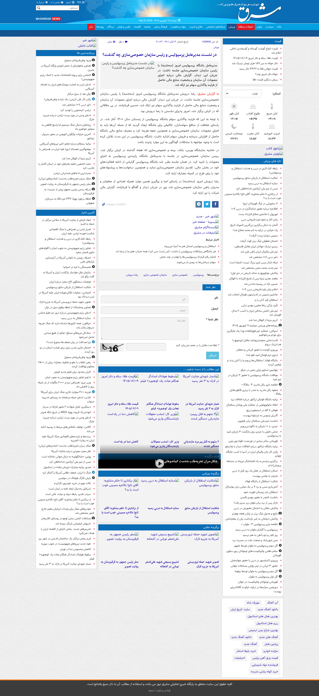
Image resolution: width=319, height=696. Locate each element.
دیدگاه (110, 27)
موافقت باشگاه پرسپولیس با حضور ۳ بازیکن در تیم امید (254, 377)
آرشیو (69, 2)
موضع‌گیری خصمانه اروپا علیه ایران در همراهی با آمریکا (66, 151)
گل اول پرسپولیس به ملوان (263, 577)
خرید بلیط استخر (246, 651)
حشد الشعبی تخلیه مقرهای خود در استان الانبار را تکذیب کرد (66, 166)
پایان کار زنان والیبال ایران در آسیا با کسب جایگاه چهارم (253, 454)
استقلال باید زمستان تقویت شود (260, 492)
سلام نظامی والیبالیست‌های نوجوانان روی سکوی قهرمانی (253, 553)
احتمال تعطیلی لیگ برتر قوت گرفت (259, 241)
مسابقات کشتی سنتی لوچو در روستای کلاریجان (66, 518)
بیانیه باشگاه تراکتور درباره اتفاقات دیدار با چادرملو (251, 446)
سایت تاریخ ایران (240, 609)
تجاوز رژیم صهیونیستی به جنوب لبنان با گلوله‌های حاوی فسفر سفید (66, 250)
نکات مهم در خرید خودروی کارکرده (72, 483)
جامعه (147, 27)
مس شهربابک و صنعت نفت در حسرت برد (255, 540)
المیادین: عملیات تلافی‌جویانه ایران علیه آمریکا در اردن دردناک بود (66, 295)
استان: (276, 93)
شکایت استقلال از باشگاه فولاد (261, 481)
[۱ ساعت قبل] (200, 491)
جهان (259, 27)
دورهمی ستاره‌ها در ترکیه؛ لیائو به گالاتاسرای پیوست (255, 589)
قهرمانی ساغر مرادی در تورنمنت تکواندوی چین (253, 441)
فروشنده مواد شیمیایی (265, 665)
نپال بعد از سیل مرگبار (79, 94)
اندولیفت (239, 658)
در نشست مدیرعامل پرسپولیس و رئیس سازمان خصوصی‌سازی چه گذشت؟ (159, 55)
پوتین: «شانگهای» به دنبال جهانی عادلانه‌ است (66, 457)
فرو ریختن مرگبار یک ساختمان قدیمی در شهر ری (65, 539)
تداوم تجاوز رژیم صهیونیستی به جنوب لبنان (68, 377)
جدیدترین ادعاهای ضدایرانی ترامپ (72, 173)
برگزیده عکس (211, 527)
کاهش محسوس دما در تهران (75, 549)
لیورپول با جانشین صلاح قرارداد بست (258, 214)
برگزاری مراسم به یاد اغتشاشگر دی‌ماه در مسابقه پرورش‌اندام (253, 463)
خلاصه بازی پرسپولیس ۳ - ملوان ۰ (259, 524)
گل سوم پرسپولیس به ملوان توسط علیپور (256, 546)
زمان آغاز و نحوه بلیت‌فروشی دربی (259, 220)
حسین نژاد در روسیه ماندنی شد (261, 284)
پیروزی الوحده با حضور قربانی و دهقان (257, 350)
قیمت (278, 41)
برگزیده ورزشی (210, 473)
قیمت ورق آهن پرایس (265, 658)
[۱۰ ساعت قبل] (200, 425)
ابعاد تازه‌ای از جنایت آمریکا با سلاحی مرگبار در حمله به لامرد (68, 222)
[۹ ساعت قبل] (119, 387)
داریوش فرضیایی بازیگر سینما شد (73, 524)
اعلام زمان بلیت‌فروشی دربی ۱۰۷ (260, 289)
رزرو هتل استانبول (267, 623)
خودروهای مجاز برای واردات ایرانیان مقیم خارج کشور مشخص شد (67, 511)
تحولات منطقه (245, 27)
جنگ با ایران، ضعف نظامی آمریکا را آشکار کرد (66, 473)
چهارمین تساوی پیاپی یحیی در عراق (259, 370)
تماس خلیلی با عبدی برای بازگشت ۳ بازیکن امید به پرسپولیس (254, 434)
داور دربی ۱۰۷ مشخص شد (263, 257)
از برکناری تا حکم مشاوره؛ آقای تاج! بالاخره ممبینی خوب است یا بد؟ (253, 196)
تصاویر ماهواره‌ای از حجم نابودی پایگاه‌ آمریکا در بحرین (67, 68)
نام (216, 298)
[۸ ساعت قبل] (119, 545)
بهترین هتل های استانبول (263, 616)
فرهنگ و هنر (160, 27)
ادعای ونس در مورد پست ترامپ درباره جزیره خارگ (68, 117)
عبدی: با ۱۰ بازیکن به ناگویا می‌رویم (259, 426)
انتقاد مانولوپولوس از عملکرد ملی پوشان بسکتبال (252, 405)
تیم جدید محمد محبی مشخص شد (259, 268)
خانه (279, 27)
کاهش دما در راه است (126, 441)
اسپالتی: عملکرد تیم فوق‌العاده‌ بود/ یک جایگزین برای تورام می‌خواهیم (254, 333)
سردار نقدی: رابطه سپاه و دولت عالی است (68, 494)
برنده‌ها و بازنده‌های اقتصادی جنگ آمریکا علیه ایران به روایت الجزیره (68, 438)
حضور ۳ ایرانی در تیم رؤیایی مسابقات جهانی (254, 566)
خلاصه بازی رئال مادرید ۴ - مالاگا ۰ (259, 385)
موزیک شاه (253, 602)
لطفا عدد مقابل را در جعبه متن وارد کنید (197, 345)
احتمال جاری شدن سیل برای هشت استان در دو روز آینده (67, 350)
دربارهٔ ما (41, 2)
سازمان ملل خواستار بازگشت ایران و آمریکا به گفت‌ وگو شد (68, 274)
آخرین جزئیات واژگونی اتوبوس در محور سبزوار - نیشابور (67, 136)
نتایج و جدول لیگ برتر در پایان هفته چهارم (255, 514)
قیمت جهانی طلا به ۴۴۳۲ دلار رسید (258, 69)
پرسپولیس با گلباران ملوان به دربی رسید (256, 530)
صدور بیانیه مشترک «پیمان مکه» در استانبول (67, 467)
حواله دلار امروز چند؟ (266, 74)
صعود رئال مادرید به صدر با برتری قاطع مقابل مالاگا (255, 392)
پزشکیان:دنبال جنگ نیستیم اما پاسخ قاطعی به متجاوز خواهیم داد (68, 127)
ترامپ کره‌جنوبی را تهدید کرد (75, 110)
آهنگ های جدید (268, 637)
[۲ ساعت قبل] (159, 491)
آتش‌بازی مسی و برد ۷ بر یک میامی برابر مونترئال (251, 487)
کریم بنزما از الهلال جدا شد (263, 320)
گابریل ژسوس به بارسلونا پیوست (260, 415)
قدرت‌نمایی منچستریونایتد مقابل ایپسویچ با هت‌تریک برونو (256, 342)
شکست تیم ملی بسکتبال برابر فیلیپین (258, 421)
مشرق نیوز (250, 11)
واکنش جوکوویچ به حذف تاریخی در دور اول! (254, 273)
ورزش (232, 27)
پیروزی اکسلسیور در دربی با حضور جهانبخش (254, 560)
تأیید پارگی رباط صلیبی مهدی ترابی (259, 305)
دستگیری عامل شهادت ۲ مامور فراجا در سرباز (67, 407)
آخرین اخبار (87, 212)
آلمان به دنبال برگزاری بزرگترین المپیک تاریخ (254, 225)
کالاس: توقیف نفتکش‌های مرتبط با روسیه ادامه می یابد (67, 429)
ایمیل (214, 308)
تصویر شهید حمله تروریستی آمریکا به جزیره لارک (203, 564)
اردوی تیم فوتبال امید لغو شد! (262, 355)
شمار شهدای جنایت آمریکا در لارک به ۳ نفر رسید (202, 406)
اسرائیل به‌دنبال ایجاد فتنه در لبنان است (69, 489)
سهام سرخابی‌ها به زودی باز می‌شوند (196, 262)
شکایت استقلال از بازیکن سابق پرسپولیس (255, 178)
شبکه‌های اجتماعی (215, 27)
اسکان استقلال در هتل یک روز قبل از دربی (255, 471)
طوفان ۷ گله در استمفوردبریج (262, 410)
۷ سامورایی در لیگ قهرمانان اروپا (260, 204)
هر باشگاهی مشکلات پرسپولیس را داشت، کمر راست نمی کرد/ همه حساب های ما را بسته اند (166, 251)
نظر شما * (212, 319)
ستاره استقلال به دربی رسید (263, 183)
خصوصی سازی (180, 275)
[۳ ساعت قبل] (159, 463)
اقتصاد (137, 27)
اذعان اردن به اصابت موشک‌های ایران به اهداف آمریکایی (67, 87)
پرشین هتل (271, 644)
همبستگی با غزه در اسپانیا (77, 267)
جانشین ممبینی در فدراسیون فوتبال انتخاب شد (253, 295)
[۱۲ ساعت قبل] (159, 425)
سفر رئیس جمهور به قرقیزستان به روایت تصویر (119, 564)
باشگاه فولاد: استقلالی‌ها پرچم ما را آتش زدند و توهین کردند (254, 362)
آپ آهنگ (272, 602)
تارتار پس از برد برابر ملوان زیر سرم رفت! (256, 503)
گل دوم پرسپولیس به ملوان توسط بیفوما (256, 571)
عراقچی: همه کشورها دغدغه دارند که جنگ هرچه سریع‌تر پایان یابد (66, 325)
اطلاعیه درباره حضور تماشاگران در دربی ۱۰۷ (254, 209)
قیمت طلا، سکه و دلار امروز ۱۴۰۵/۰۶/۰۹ (255, 58)
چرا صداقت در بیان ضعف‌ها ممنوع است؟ (68, 342)
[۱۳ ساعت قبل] (119, 425)
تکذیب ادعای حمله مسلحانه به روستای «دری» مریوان (68, 399)
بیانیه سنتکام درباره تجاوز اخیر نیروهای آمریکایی (65, 144)
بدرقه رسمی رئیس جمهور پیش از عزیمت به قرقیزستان (69, 191)
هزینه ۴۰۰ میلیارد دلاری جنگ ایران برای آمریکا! (66, 392)
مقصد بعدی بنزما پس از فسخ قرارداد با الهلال (253, 278)
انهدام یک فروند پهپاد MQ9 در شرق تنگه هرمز (66, 412)
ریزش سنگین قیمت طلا (265, 80)
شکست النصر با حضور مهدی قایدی (259, 497)
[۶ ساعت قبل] (159, 545)
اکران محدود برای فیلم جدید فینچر (72, 372)
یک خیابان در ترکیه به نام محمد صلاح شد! (255, 230)
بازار (91, 27)
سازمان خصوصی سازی (155, 275)
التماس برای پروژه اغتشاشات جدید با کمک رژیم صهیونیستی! (67, 77)
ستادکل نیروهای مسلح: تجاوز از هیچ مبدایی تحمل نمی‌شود (69, 335)
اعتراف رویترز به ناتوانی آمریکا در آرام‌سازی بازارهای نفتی (70, 260)
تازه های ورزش (272, 161)
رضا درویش (132, 275)
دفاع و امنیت (196, 27)
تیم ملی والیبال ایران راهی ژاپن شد (259, 252)
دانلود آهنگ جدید (268, 609)
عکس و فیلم (124, 27)
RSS (79, 2)
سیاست (269, 27)
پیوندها (100, 27)
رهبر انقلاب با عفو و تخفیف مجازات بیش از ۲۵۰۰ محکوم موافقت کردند (66, 364)
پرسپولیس (198, 275)
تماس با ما (56, 2)
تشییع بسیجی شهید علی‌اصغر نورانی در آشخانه (162, 564)
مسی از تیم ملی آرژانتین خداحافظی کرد (257, 189)
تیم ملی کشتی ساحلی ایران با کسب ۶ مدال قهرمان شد (256, 313)
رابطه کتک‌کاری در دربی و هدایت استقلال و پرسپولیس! (256, 170)
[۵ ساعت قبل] (200, 387)
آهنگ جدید (250, 644)
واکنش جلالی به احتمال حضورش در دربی (256, 508)
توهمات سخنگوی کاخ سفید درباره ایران (70, 282)
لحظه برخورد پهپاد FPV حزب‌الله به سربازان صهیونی (69, 201)
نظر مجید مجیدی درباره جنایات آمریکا (71, 451)
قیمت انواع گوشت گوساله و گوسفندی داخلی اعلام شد (255, 51)
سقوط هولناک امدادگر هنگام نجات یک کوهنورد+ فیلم (162, 406)
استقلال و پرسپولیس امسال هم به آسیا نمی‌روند (190, 246)
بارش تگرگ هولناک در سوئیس (74, 478)
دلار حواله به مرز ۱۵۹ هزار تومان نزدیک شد (255, 63)
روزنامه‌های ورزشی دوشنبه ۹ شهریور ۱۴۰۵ (255, 326)
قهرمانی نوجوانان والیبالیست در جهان (258, 582)
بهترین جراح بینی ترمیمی (263, 630)
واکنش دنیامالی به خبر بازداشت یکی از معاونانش (251, 519)
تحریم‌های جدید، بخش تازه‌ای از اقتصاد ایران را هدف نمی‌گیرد (67, 531)
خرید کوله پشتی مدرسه (264, 671)
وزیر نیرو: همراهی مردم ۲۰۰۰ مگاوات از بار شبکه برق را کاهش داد (66, 385)
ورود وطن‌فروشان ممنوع (77, 60)
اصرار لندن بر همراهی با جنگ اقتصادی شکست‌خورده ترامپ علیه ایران (71, 231)
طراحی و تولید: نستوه (159, 690)
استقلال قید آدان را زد (266, 300)
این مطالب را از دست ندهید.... (201, 369)
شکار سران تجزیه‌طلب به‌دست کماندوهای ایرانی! (186, 461)
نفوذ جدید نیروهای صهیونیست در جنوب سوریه (66, 544)
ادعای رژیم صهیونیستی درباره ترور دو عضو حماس (64, 313)
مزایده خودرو (270, 651)
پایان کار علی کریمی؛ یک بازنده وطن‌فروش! (67, 99)
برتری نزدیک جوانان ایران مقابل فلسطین (256, 246)
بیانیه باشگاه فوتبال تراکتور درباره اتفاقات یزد (254, 399)
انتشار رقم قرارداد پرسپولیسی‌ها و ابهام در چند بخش (188, 257)
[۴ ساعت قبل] (159, 387)
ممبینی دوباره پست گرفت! (263, 236)
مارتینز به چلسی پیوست (265, 476)
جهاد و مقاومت (178, 27)
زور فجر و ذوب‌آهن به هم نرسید (260, 535)
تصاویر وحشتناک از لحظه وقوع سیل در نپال (68, 307)
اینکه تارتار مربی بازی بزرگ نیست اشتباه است (253, 262)
